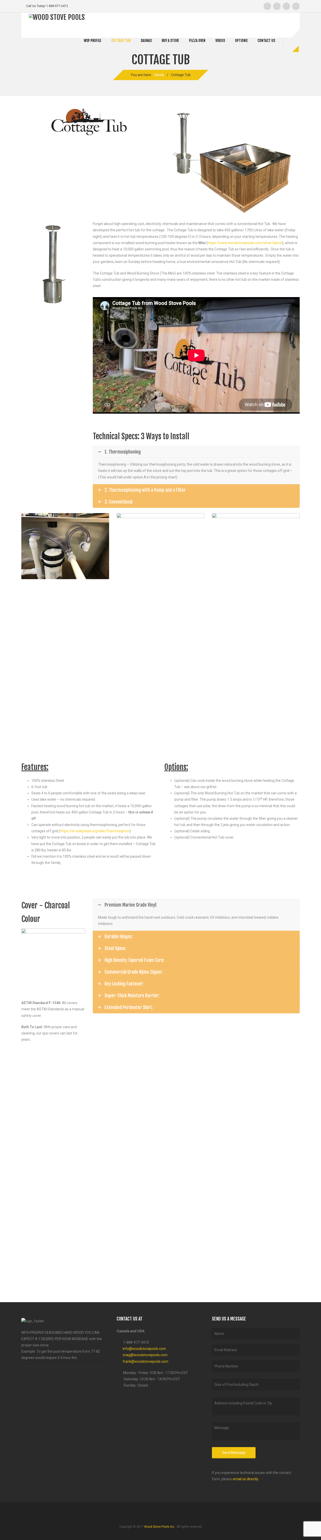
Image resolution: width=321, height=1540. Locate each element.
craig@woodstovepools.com (145, 1355)
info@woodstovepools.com (144, 1349)
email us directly (245, 1479)
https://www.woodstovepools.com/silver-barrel (245, 243)
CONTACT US (266, 40)
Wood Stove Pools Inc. (159, 1526)
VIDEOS (220, 40)
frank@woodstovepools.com (145, 1361)
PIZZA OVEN (197, 40)
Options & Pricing (53, 340)
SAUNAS (146, 40)
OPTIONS (241, 40)
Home (159, 75)
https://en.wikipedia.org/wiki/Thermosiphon (94, 831)
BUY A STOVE (170, 40)
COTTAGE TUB (121, 40)
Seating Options (53, 357)
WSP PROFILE (92, 40)
